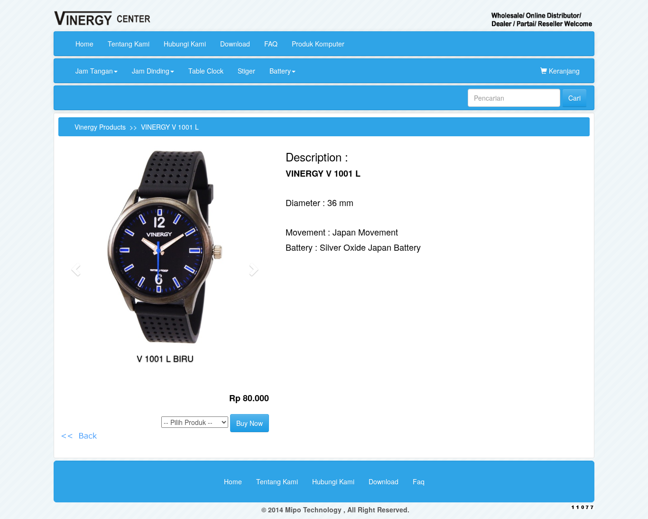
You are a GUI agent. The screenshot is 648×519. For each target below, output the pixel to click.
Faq (419, 481)
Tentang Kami (128, 43)
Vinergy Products (100, 127)
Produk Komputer (318, 43)
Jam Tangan (94, 70)
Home (84, 43)
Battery (280, 70)
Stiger (246, 70)
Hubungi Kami (185, 43)
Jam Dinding (150, 70)
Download (235, 43)
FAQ (271, 43)
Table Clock (205, 70)
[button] (74, 266)
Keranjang (563, 70)
